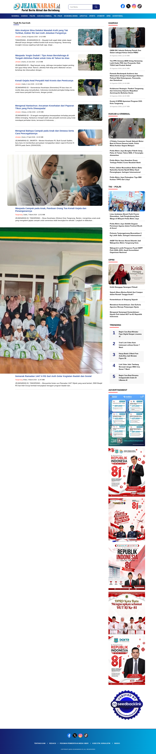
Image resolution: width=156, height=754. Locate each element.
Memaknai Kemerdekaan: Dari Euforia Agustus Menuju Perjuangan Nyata (125, 306)
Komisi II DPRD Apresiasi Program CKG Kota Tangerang (126, 102)
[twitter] (128, 8)
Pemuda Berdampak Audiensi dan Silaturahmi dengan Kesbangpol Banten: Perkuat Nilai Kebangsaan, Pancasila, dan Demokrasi (127, 77)
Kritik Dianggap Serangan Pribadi (123, 287)
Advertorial (117, 16)
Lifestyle (83, 16)
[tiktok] (140, 8)
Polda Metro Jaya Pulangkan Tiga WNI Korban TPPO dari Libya (125, 178)
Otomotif (101, 16)
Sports (92, 16)
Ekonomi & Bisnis (71, 16)
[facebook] (123, 8)
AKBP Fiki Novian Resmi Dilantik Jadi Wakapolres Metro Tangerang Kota (125, 242)
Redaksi (52, 743)
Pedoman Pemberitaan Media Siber (74, 743)
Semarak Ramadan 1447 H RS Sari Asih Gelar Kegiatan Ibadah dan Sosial (53, 376)
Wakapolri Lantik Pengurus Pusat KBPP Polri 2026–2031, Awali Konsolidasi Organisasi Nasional (126, 250)
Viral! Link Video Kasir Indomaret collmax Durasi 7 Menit (129, 345)
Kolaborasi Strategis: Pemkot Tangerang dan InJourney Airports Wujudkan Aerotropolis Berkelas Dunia (126, 91)
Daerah (24, 16)
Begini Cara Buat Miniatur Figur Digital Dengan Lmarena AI (130, 334)
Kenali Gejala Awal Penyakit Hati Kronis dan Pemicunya (44, 80)
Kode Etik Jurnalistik (101, 743)
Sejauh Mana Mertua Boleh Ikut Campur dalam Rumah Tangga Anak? (126, 293)
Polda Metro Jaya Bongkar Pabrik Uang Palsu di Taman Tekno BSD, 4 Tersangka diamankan (126, 153)
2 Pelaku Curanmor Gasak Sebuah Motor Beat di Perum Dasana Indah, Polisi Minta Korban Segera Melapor (126, 143)
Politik (32, 16)
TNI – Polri (58, 16)
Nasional (15, 16)
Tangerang (18, 215)
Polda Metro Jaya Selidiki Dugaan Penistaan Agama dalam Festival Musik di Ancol (126, 226)
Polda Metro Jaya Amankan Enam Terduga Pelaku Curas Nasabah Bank (125, 161)
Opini (108, 16)
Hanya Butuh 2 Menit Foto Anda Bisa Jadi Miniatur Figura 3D (128, 356)
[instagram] (134, 8)
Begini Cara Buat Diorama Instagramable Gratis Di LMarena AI (128, 378)
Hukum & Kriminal (44, 16)
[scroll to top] (149, 750)
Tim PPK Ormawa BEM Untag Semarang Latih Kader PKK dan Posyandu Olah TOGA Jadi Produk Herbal (126, 63)
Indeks (117, 743)
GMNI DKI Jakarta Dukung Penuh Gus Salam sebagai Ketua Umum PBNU (125, 51)
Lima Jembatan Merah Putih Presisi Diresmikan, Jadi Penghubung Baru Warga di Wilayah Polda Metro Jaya (124, 216)
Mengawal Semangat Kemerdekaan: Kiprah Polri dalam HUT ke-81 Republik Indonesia (126, 314)
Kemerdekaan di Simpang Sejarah (124, 300)
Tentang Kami (39, 743)
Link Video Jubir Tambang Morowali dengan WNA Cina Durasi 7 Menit (129, 367)
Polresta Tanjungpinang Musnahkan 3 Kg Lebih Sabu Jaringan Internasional (125, 234)
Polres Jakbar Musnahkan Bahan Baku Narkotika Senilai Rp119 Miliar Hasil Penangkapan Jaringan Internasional (126, 170)
